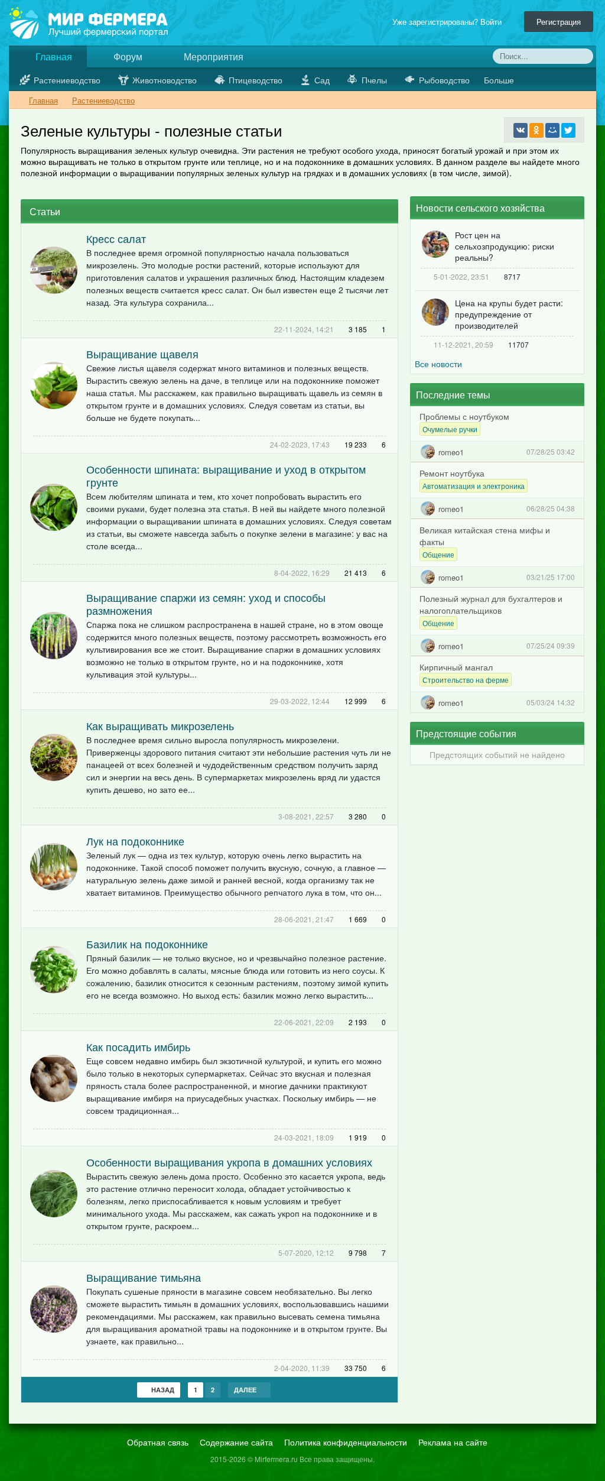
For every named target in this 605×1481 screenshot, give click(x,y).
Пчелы (374, 80)
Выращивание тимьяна (143, 1277)
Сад (322, 80)
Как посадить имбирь (138, 1046)
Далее (246, 1389)
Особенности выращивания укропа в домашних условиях (229, 1161)
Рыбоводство (444, 80)
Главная (52, 56)
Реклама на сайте (452, 1442)
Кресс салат (116, 238)
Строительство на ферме (465, 680)
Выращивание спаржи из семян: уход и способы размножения (206, 603)
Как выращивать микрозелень (160, 725)
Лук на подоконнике (135, 840)
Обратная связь (157, 1442)
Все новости (438, 364)
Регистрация (558, 21)
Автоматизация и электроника (473, 486)
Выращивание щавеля (142, 353)
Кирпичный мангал (456, 667)
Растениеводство (67, 80)
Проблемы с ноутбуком (464, 416)
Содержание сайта (236, 1442)
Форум (126, 56)
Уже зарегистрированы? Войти (449, 21)
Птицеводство (255, 80)
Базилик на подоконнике (147, 943)
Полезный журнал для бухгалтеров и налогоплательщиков (490, 604)
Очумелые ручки (449, 429)
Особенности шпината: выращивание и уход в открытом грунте (226, 475)
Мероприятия (212, 56)
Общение (438, 554)
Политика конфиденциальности (345, 1442)
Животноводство (164, 80)
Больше (500, 80)
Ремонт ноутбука (451, 473)
